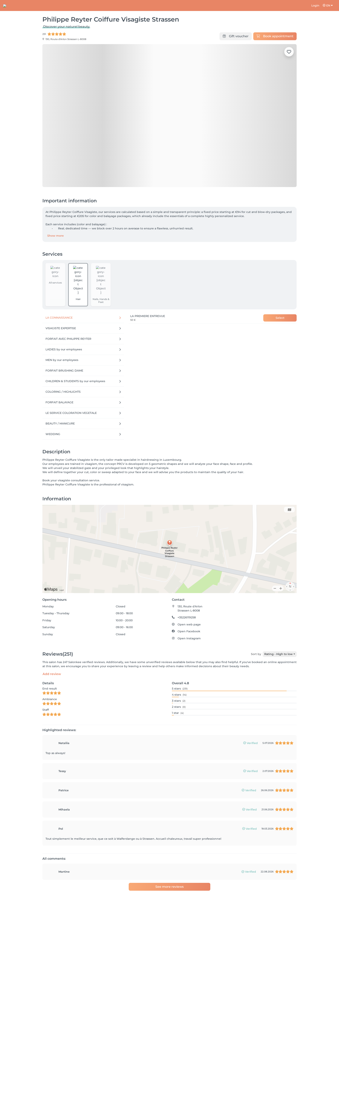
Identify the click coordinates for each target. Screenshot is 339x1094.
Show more (55, 235)
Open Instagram (189, 638)
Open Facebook (189, 631)
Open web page (189, 624)
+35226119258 (187, 617)
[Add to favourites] (289, 51)
